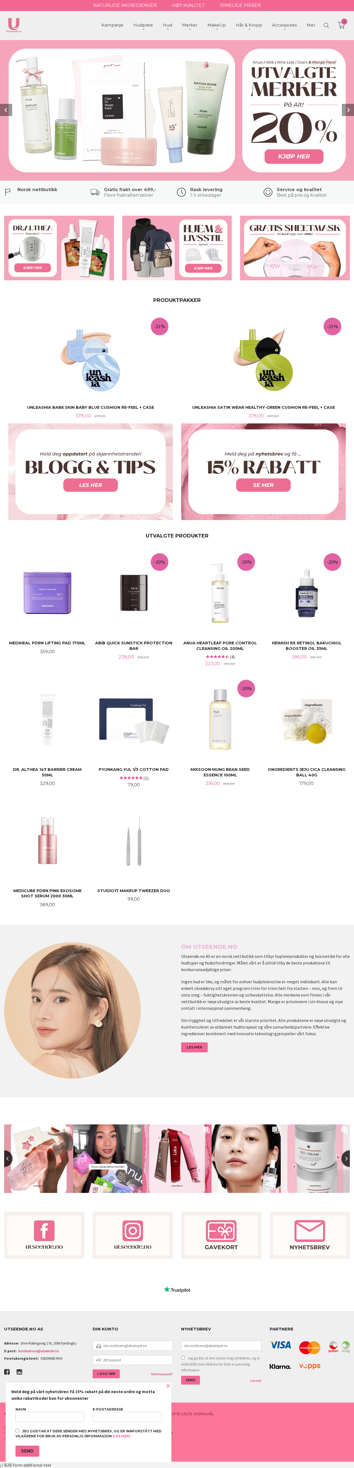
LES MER (194, 1047)
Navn (20, 1409)
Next (348, 110)
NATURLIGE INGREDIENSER (125, 5)
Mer (311, 25)
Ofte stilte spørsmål (192, 1414)
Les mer (255, 1381)
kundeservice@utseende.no (38, 1351)
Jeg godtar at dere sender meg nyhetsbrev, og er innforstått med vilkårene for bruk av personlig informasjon (220, 1364)
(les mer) (122, 1436)
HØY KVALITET (188, 5)
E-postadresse (108, 1409)
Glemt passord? (162, 1374)
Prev (6, 110)
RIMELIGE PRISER (240, 5)
